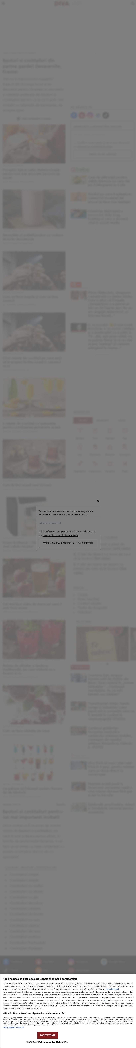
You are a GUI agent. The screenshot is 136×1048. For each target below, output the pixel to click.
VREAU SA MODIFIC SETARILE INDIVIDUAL (47, 1042)
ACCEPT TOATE (47, 1035)
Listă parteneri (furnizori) (13, 1027)
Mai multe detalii (112, 989)
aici (105, 1000)
